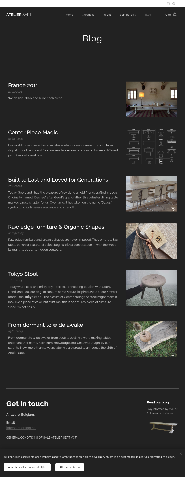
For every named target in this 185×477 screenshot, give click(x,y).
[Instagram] (168, 4)
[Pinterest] (173, 4)
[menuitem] (71, 14)
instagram (169, 413)
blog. (165, 402)
